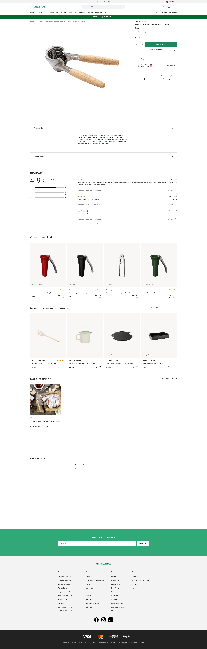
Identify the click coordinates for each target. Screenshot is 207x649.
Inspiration (173, 12)
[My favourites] (169, 6)
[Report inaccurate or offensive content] (175, 190)
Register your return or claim (68, 592)
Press (133, 588)
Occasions (115, 595)
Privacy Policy (63, 599)
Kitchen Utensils (44, 21)
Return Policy (62, 588)
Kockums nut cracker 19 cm (81, 21)
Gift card (89, 607)
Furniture (89, 592)
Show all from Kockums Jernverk (162, 308)
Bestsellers (115, 592)
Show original (98, 190)
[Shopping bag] (174, 6)
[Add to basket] (63, 296)
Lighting (88, 599)
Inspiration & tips (168, 378)
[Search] (85, 7)
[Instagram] (103, 619)
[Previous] (37, 67)
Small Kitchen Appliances (48, 12)
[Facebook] (96, 619)
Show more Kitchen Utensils (85, 469)
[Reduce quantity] (136, 44)
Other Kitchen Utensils (61, 21)
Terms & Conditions (65, 595)
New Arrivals (154, 12)
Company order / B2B (66, 607)
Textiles (88, 595)
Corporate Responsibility (140, 580)
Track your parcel (64, 584)
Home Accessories (86, 12)
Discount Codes (117, 611)
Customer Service (64, 576)
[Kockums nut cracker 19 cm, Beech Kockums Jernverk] (82, 67)
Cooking (33, 12)
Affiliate (134, 584)
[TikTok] (110, 619)
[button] (140, 32)
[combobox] (171, 1)
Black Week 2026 (117, 603)
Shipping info (170, 65)
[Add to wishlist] (59, 296)
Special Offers (100, 12)
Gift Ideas (114, 599)
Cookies (61, 603)
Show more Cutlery (81, 465)
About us (134, 576)
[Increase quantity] (142, 44)
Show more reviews (103, 224)
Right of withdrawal (65, 611)
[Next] (126, 67)
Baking (63, 12)
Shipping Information (65, 580)
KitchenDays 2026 (117, 607)
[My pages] (163, 6)
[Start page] (37, 7)
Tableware (72, 12)
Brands (164, 12)
